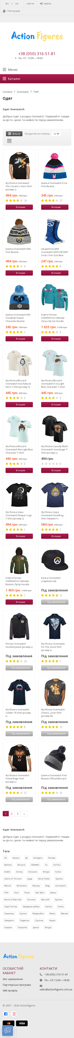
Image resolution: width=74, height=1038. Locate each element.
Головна (7, 91)
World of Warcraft (12, 899)
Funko (58, 871)
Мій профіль (10, 990)
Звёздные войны (31, 906)
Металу (36, 885)
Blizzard (21, 864)
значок (48, 906)
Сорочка (39, 920)
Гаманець (9, 913)
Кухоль (23, 913)
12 (61, 727)
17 (61, 200)
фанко (36, 927)
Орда (29, 878)
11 (61, 595)
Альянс (16, 857)
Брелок (59, 878)
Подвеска (24, 920)
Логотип (31, 899)
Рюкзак (51, 857)
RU (7, 3)
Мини (52, 913)
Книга (61, 906)
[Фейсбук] (6, 1014)
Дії (26, 857)
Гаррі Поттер (10, 906)
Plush (27, 892)
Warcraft (45, 899)
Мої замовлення (13, 979)
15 (61, 793)
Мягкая (64, 913)
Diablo (7, 871)
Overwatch (23, 91)
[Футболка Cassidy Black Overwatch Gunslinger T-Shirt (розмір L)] (54, 428)
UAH (29, 3)
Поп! (16, 892)
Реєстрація (14, 10)
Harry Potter (44, 878)
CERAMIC (35, 864)
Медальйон (38, 913)
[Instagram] (14, 1014)
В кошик (20, 207)
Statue (53, 892)
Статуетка (22, 927)
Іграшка (8, 927)
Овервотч (9, 920)
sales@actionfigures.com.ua (56, 989)
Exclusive (32, 871)
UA (16, 3)
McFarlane (22, 885)
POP (6, 892)
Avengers (37, 857)
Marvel (7, 885)
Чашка (52, 920)
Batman (8, 864)
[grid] (9, 141)
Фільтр (16, 133)
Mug (47, 885)
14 (25, 200)
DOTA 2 (57, 864)
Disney (19, 871)
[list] (15, 141)
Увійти (47, 3)
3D (5, 857)
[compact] (20, 141)
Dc (46, 864)
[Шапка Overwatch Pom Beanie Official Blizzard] (54, 758)
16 (25, 661)
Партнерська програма (17, 984)
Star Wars (39, 892)
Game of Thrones (12, 878)
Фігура (46, 871)
